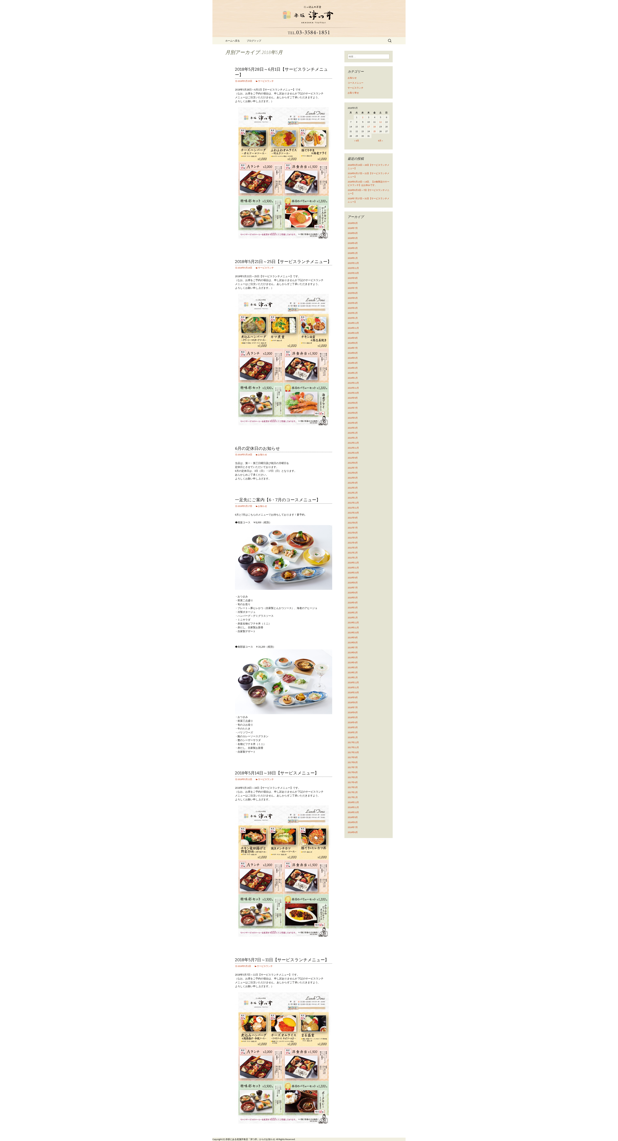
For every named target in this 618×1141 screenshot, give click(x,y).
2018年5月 (353, 717)
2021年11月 (353, 507)
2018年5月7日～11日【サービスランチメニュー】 (282, 959)
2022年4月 (353, 482)
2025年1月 (353, 317)
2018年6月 (353, 712)
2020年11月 (353, 567)
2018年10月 (353, 692)
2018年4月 (353, 722)
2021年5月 (353, 537)
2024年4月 (353, 362)
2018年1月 (353, 737)
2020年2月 (353, 612)
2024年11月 (353, 327)
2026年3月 (353, 248)
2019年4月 (353, 662)
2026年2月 (353, 253)
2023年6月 (353, 412)
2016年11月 (353, 807)
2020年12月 (353, 562)
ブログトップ (254, 40)
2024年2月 (353, 372)
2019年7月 (353, 647)
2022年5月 (353, 477)
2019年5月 (353, 657)
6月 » (380, 140)
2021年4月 (353, 542)
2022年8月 (353, 462)
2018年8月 (353, 702)
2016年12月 (353, 802)
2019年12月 (353, 622)
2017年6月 (353, 772)
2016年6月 (353, 832)
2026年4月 (353, 243)
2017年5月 (353, 777)
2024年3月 (353, 367)
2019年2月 (353, 672)
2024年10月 (353, 332)
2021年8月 (353, 522)
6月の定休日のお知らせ (257, 448)
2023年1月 (353, 437)
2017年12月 (353, 742)
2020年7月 (353, 587)
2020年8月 (353, 582)
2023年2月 (353, 432)
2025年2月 (353, 313)
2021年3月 (353, 547)
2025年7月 (353, 288)
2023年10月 (353, 392)
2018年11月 (353, 687)
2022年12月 (353, 442)
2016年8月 (353, 822)
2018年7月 (353, 707)
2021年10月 (353, 512)
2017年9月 (353, 757)
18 (374, 126)
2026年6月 (353, 233)
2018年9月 (353, 697)
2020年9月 (353, 577)
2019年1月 (353, 677)
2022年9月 (353, 457)
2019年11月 (353, 627)
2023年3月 (353, 427)
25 (374, 131)
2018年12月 (353, 682)
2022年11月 (353, 447)
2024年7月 (353, 347)
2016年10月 (353, 812)
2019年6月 (353, 652)
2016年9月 (353, 817)
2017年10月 (353, 752)
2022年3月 (353, 487)
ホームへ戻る (232, 40)
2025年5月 (353, 298)
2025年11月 (353, 268)
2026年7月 (353, 228)
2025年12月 (353, 263)
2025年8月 (353, 283)
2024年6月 (353, 352)
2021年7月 (353, 527)
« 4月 (356, 140)
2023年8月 (353, 402)
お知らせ (262, 454)
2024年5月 (353, 357)
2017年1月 (353, 797)
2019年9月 (353, 637)
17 (368, 126)
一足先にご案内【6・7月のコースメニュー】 (277, 499)
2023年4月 (353, 422)
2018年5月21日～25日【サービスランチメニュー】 (283, 261)
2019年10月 (353, 632)
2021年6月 (353, 532)
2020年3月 (353, 607)
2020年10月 (353, 572)
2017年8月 (353, 762)
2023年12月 (353, 382)
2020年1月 (353, 617)
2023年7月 (353, 407)
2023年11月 (353, 387)
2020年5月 (353, 597)
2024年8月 (353, 342)
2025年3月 (353, 308)
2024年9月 (353, 337)
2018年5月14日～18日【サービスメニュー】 (277, 773)
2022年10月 (353, 452)
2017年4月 (353, 782)
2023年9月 (353, 397)
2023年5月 (353, 417)
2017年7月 (353, 767)
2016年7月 (353, 827)
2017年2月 (353, 792)
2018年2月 (353, 732)
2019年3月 (353, 667)
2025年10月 (353, 273)
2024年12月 (353, 322)
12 (380, 121)
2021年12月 (353, 502)
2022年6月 (353, 472)
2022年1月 (353, 497)
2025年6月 (353, 293)
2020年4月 (353, 602)
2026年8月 (353, 223)
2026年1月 (353, 258)
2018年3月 (353, 727)
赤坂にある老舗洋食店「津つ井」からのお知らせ (250, 1139)
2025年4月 (353, 303)
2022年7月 (353, 467)
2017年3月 (353, 787)
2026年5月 (353, 238)
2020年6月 (353, 592)
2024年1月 (353, 377)
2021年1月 (353, 557)
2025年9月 (353, 278)
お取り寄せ (353, 92)
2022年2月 (353, 492)
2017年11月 (353, 747)
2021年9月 (353, 517)
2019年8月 (353, 642)
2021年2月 (353, 552)
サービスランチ (266, 81)
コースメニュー (355, 82)
